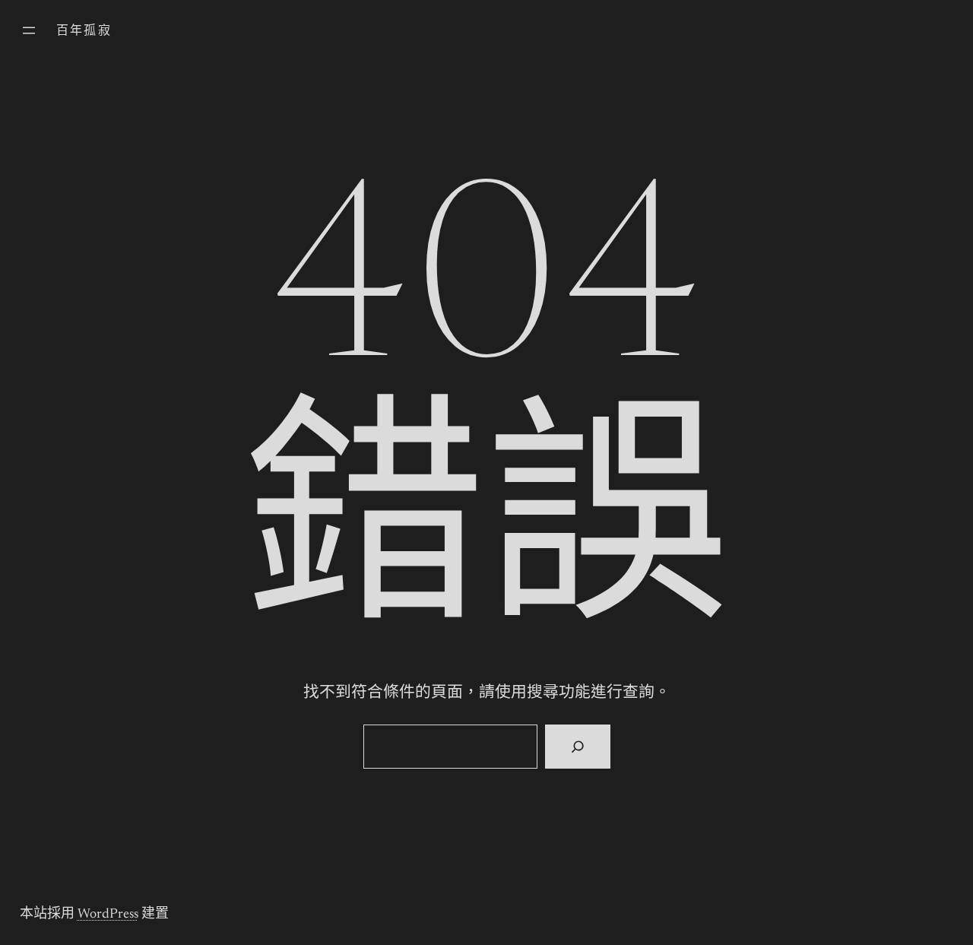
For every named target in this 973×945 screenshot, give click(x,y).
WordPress (108, 914)
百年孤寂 (84, 31)
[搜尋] (577, 747)
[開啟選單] (29, 30)
